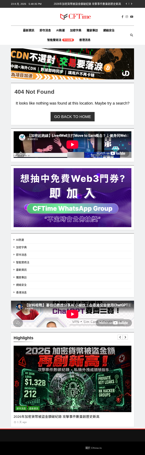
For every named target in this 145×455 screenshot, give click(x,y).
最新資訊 (28, 30)
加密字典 (75, 30)
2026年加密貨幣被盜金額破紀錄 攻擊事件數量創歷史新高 (87, 3)
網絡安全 (109, 30)
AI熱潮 (60, 30)
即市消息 (45, 30)
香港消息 (85, 39)
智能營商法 (59, 39)
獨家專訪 (92, 30)
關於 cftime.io (93, 447)
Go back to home (72, 116)
